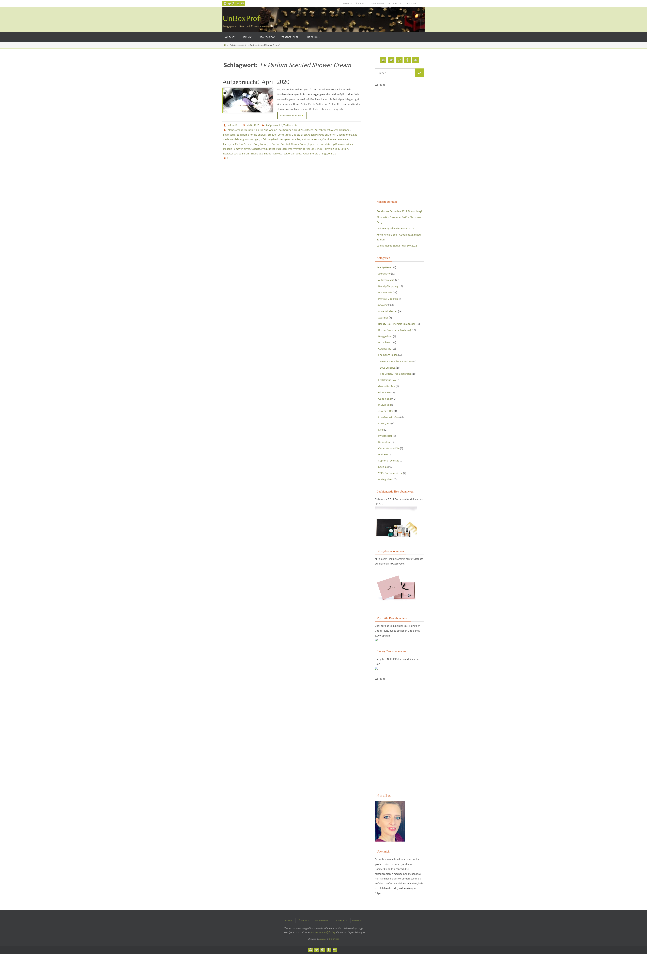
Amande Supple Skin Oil (249, 130)
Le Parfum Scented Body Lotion (249, 144)
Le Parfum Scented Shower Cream (288, 144)
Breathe (272, 134)
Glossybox (384, 392)
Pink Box (383, 454)
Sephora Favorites (388, 460)
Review (227, 153)
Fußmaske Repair (311, 139)
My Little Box (385, 435)
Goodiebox (384, 398)
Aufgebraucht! (274, 125)
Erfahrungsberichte (271, 139)
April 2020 (297, 130)
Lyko (381, 429)
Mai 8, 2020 (253, 125)
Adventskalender (387, 311)
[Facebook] (238, 3)
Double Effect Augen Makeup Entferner (314, 134)
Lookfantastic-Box (388, 417)
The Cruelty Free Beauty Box (395, 373)
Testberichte (395, 3)
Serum (246, 153)
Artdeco (308, 130)
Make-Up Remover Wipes (339, 144)
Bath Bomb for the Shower (251, 134)
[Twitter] (229, 3)
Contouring (284, 134)
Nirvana (323, 938)
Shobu (267, 153)
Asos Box (383, 317)
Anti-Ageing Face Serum (277, 130)
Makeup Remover (233, 148)
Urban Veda (294, 153)
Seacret (236, 153)
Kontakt (347, 3)
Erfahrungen (252, 139)
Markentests (385, 292)
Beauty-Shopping (388, 286)
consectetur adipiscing (323, 932)
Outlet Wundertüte (388, 448)
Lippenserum (316, 144)
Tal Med (277, 153)
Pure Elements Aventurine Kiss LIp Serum (299, 148)
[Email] (242, 3)
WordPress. (334, 938)
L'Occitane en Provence (335, 139)
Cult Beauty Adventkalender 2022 (395, 228)
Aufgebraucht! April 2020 (255, 81)
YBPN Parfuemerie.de (390, 473)
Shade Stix (257, 153)
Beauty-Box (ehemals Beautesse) (396, 323)
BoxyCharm (384, 342)
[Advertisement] (399, 142)
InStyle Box (384, 404)
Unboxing (411, 3)
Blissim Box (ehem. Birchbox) (394, 330)
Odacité (255, 148)
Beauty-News (377, 3)
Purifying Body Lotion (336, 148)
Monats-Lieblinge (388, 298)
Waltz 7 (332, 153)
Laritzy (227, 144)
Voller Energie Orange (314, 153)
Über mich (361, 3)
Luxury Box (384, 423)
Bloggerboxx (385, 336)
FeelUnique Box (387, 380)
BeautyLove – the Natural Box (396, 361)
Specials (383, 466)
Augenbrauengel (340, 130)
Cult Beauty (384, 348)
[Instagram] (225, 3)
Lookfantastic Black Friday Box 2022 (397, 245)
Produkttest (268, 148)
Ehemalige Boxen (388, 354)
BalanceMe (229, 134)
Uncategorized (385, 479)
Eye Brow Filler (292, 139)
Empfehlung (237, 139)
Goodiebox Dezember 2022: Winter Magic (400, 211)
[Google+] (234, 3)
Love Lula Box (387, 367)
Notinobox (384, 442)
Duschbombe (344, 134)
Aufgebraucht (322, 130)
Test (284, 153)
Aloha (231, 130)
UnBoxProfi (242, 18)
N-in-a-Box (234, 125)
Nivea (247, 148)
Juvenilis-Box (385, 411)
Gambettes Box (386, 386)
